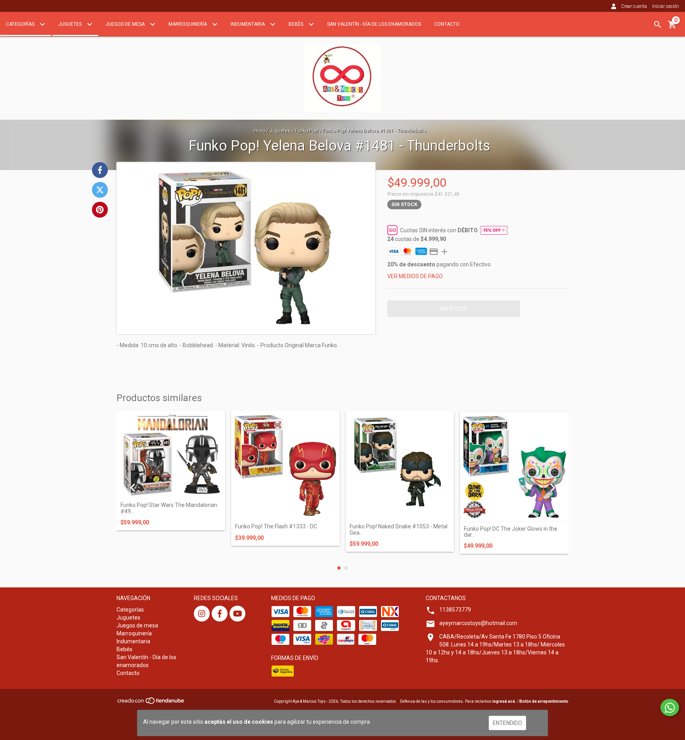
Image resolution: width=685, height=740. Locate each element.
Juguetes (70, 24)
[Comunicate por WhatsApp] (669, 707)
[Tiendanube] (151, 703)
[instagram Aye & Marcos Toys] (202, 613)
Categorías (21, 24)
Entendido (507, 723)
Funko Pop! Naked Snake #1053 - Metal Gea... (399, 529)
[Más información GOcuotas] (494, 230)
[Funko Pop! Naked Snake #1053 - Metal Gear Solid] (400, 465)
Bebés (296, 24)
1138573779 (455, 609)
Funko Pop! (306, 131)
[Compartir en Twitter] (100, 190)
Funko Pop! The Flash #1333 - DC (276, 527)
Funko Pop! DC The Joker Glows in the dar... (510, 532)
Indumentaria (248, 24)
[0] (672, 27)
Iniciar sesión (665, 6)
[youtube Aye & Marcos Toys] (237, 613)
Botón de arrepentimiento (543, 701)
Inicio (259, 131)
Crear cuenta (634, 6)
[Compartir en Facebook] (100, 170)
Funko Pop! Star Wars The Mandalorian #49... (169, 508)
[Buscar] (657, 24)
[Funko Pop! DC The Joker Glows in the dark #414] (514, 466)
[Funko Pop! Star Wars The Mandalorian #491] (171, 454)
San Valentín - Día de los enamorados (374, 24)
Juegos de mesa (125, 24)
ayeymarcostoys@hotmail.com (478, 623)
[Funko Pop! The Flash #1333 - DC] (285, 465)
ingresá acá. (504, 701)
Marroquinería (188, 24)
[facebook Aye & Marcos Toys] (220, 613)
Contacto (446, 24)
